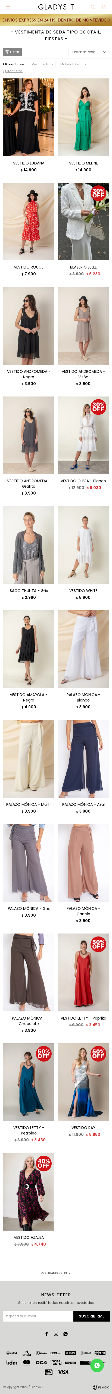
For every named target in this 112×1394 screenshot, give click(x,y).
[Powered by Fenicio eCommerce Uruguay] (101, 1387)
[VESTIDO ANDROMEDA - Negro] (29, 325)
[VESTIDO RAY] (83, 1082)
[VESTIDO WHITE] (83, 545)
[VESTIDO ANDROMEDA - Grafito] (29, 435)
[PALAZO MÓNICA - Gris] (29, 863)
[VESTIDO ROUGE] (29, 221)
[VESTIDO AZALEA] (29, 1191)
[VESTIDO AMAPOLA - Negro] (29, 649)
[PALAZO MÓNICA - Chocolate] (29, 972)
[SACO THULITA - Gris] (29, 545)
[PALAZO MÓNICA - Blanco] (83, 649)
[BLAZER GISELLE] (83, 221)
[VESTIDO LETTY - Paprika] (83, 972)
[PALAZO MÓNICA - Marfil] (29, 758)
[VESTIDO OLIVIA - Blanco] (83, 435)
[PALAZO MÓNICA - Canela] (83, 863)
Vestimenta (40, 64)
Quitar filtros (13, 71)
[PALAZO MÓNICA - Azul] (83, 758)
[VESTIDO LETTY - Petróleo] (29, 1082)
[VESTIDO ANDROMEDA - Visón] (83, 325)
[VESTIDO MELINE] (83, 117)
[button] (93, 7)
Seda (71, 64)
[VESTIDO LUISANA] (29, 117)
